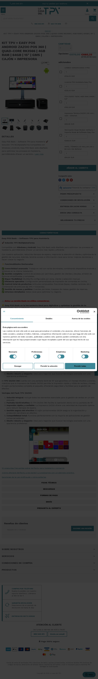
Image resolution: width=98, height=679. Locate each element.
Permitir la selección (49, 366)
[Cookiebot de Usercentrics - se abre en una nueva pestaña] (78, 311)
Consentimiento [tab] (17, 318)
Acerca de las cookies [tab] (81, 318)
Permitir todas (80, 366)
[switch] (37, 356)
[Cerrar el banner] (94, 311)
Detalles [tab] (49, 318)
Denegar (17, 366)
